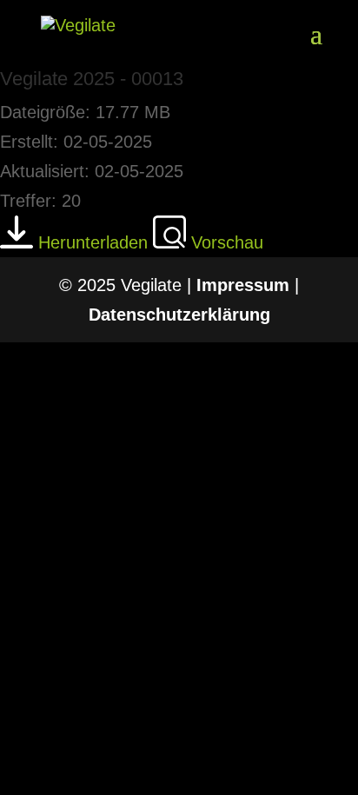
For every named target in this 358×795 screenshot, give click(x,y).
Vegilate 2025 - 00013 (91, 78)
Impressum (242, 285)
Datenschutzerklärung (179, 314)
